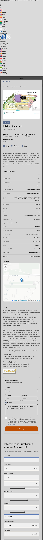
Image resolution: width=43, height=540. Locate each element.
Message (9, 402)
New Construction (5, 44)
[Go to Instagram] (0, 4)
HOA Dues (7, 530)
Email (26, 395)
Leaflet (15, 300)
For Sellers (3, 39)
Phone (9, 395)
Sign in (5, 33)
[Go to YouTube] (0, 5)
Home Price (7, 456)
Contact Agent (21, 429)
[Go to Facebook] (0, 2)
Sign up (2, 33)
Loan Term (7, 464)
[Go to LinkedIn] (0, 7)
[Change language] (1, 9)
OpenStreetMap (23, 300)
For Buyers (3, 41)
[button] (21, 280)
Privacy (14, 424)
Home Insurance (9, 521)
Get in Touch (3, 48)
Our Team (2, 46)
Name (9, 387)
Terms (9, 424)
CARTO (38, 300)
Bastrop (10, 87)
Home (4, 87)
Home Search (3, 43)
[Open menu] (0, 75)
